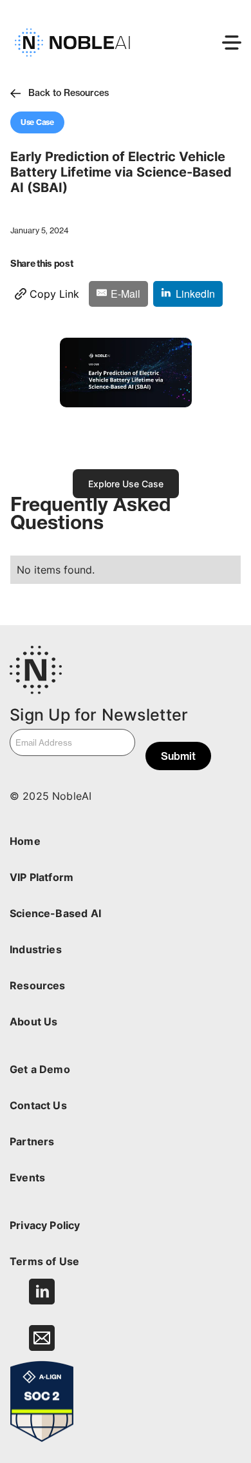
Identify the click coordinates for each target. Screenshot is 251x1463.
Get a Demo (40, 1069)
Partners (32, 1141)
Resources (38, 985)
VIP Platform (41, 877)
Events (27, 1177)
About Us (33, 1021)
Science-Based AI (55, 913)
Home (25, 841)
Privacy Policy (45, 1225)
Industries (36, 949)
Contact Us (38, 1105)
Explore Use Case (125, 483)
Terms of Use (44, 1261)
